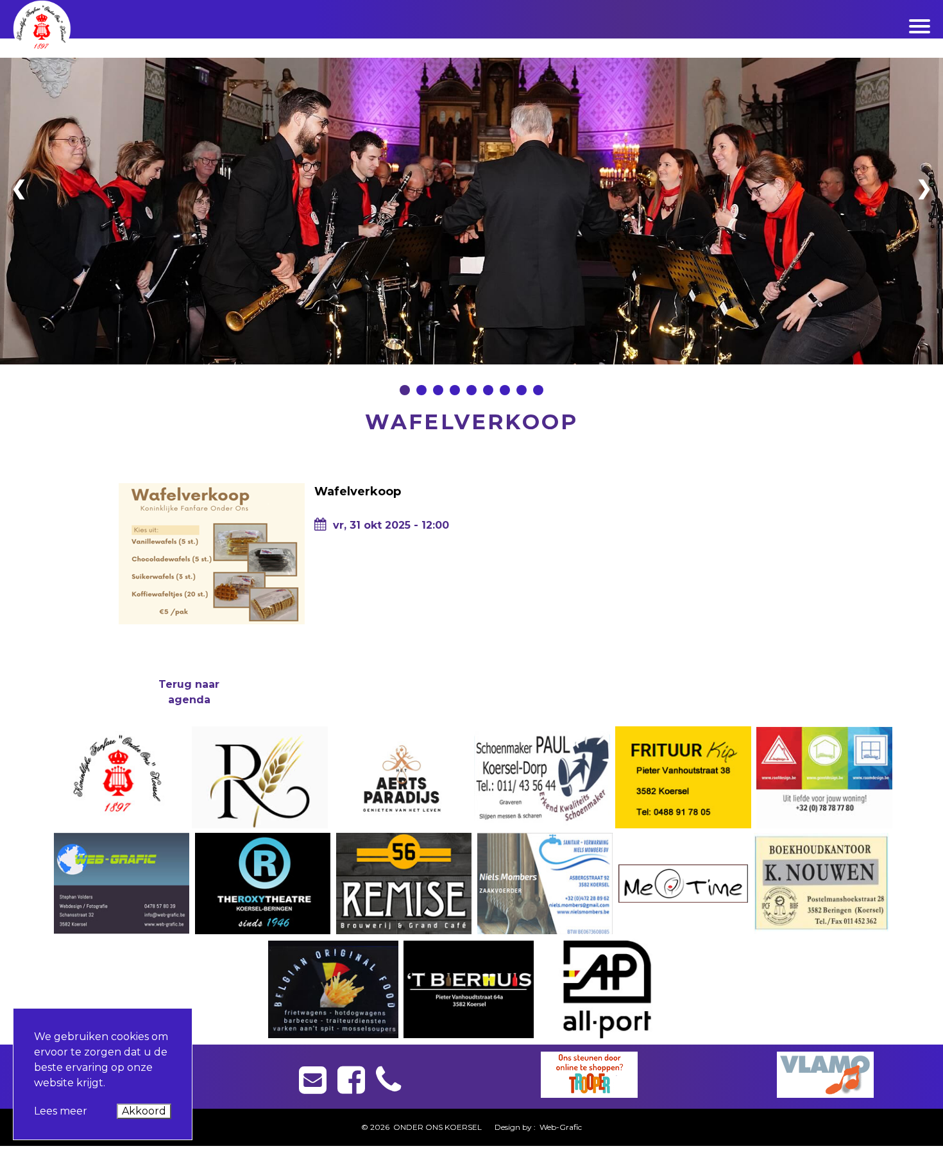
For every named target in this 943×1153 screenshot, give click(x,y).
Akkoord (144, 1111)
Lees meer (60, 1111)
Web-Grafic (560, 1127)
